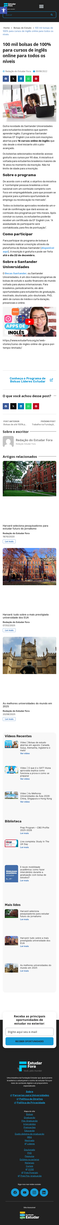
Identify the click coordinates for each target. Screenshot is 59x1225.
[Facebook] (15, 1192)
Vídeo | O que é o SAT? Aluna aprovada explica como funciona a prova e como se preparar (35, 772)
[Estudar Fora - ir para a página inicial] (9, 6)
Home (6, 27)
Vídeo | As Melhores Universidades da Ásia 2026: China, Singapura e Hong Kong (36, 796)
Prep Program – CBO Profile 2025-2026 (34, 829)
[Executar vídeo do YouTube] (29, 322)
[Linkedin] (44, 1192)
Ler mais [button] (9, 541)
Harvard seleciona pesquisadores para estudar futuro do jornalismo (25, 527)
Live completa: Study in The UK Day (34, 842)
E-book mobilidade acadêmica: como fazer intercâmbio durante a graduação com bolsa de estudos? (33, 872)
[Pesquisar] (51, 15)
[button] (41, 6)
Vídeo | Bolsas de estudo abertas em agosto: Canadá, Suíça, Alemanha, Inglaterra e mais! (35, 746)
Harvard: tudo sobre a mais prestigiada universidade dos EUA (26, 616)
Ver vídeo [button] (25, 753)
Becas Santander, (16, 273)
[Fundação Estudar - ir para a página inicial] (29, 1216)
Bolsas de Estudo (23, 27)
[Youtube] (25, 1192)
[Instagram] (34, 1192)
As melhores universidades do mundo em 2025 (35, 966)
